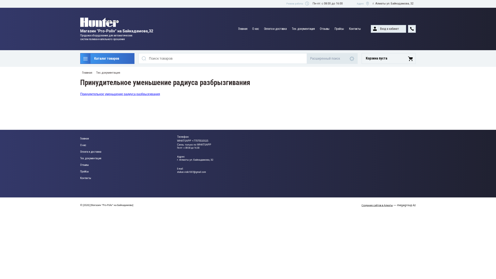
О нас (255, 29)
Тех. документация (303, 29)
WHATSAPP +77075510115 (192, 140)
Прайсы (339, 29)
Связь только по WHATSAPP (194, 144)
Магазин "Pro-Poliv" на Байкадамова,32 (116, 31)
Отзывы (324, 29)
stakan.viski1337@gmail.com (191, 171)
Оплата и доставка (275, 29)
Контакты (355, 29)
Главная (242, 29)
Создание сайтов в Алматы (377, 205)
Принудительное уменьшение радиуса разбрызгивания (120, 94)
